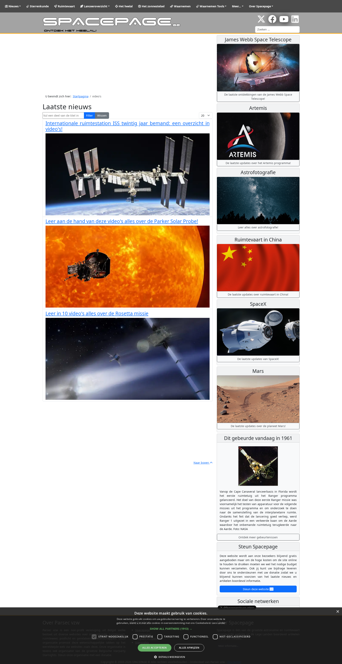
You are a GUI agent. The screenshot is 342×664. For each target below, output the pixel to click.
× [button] (337, 611)
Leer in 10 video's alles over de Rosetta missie (97, 313)
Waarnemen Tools (211, 6)
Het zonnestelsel (152, 6)
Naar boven (202, 463)
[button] (171, 629)
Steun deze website (256, 589)
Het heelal (125, 6)
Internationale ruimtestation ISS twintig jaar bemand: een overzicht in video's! (128, 126)
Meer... (236, 6)
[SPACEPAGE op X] (261, 21)
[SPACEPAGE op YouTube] (284, 21)
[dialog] (171, 635)
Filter (89, 115)
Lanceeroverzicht (95, 6)
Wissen (102, 115)
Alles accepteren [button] (154, 647)
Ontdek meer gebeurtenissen (258, 537)
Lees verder (218, 623)
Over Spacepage (260, 6)
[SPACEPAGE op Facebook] (272, 21)
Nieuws (13, 6)
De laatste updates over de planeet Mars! (258, 426)
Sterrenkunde (39, 6)
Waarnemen (182, 6)
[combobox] (277, 29)
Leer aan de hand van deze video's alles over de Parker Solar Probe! (122, 221)
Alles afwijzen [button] (189, 647)
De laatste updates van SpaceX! (258, 359)
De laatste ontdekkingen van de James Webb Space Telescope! (258, 97)
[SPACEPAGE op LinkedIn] (295, 21)
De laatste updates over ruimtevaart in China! (258, 294)
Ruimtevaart (66, 6)
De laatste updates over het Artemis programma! (258, 163)
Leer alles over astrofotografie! (258, 227)
